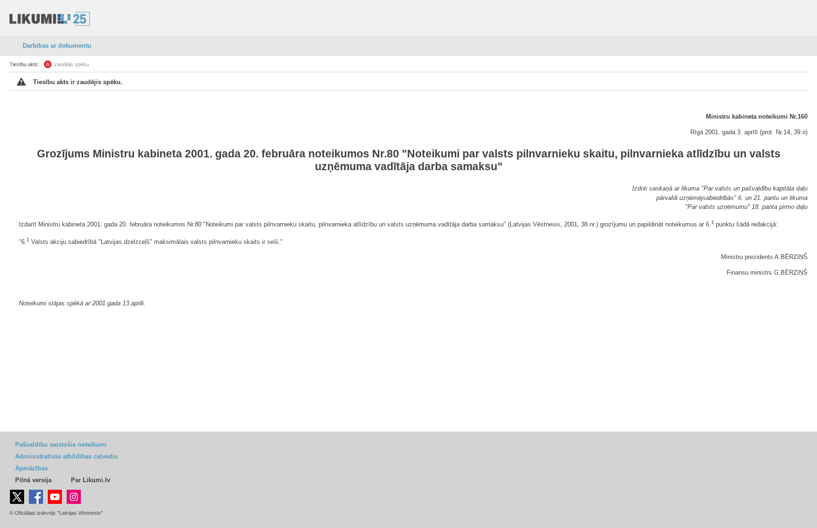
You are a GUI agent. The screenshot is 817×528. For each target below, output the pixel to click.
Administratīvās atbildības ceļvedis (66, 456)
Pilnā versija (33, 480)
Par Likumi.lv (90, 480)
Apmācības (31, 468)
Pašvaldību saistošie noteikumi (61, 444)
